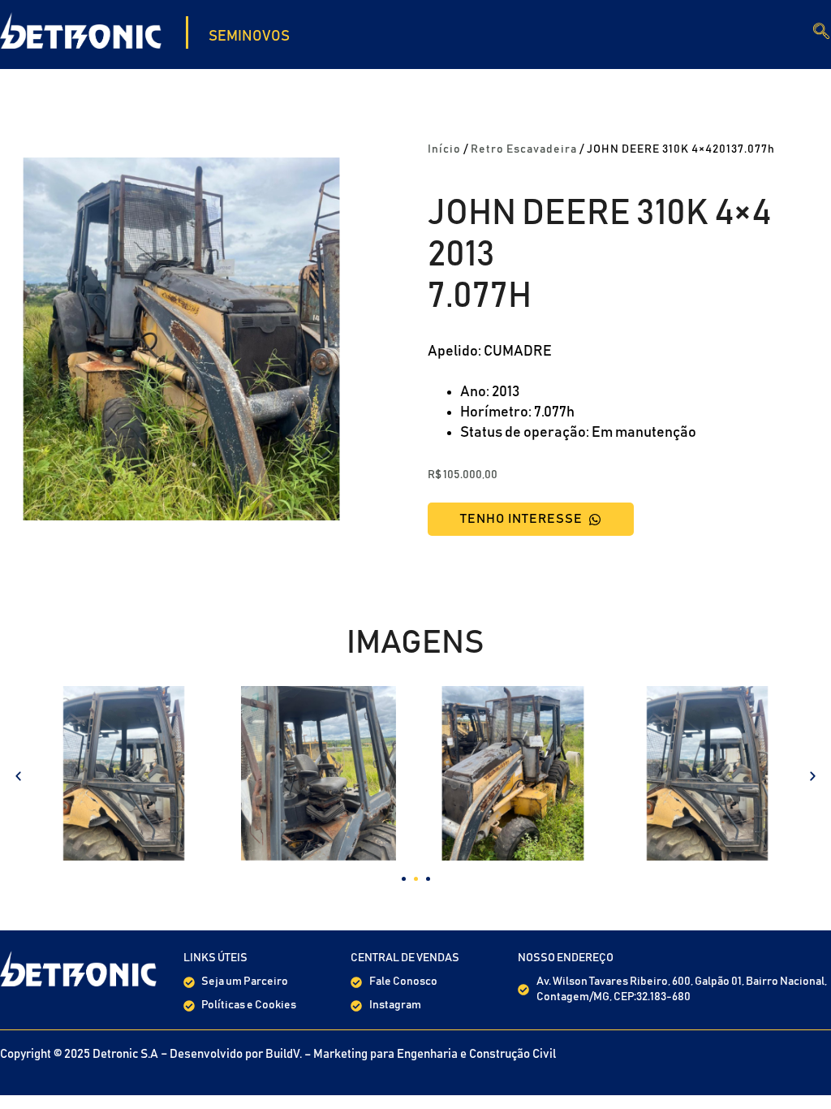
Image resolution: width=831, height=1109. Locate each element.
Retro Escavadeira (524, 149)
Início (444, 149)
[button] (18, 776)
